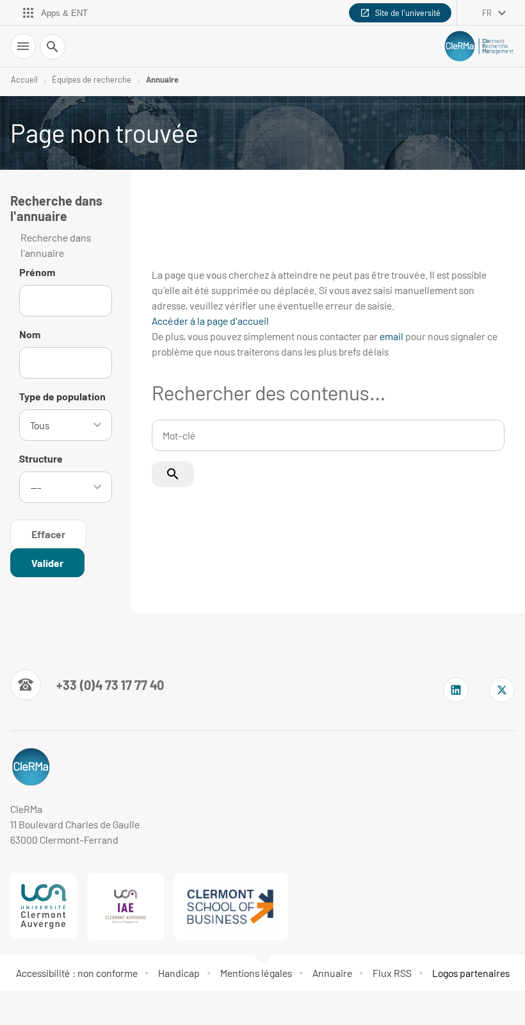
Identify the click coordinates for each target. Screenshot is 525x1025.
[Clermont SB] (231, 906)
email (391, 336)
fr (487, 13)
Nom (30, 334)
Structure (41, 458)
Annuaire (162, 79)
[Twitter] (502, 690)
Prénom (37, 272)
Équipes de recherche (91, 79)
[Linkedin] (455, 690)
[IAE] (125, 906)
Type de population (62, 396)
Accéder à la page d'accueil (210, 321)
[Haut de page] (18, 1007)
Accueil (24, 79)
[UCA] (43, 906)
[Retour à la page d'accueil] (479, 45)
